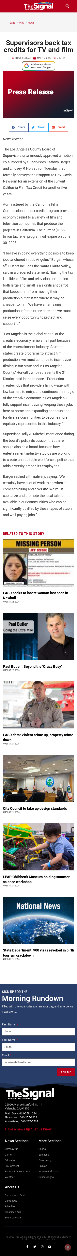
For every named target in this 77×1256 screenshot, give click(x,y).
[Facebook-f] (27, 1246)
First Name (9, 1024)
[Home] (5, 22)
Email (5, 1055)
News (31, 22)
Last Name (9, 1039)
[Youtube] (49, 1246)
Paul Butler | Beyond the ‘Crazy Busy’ (32, 666)
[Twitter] (34, 1246)
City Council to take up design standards (36, 808)
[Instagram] (42, 1246)
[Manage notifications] (68, 1247)
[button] (9, 6)
